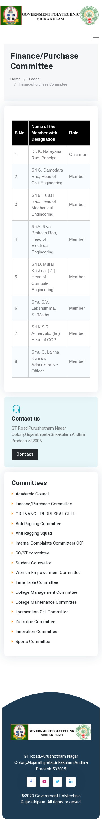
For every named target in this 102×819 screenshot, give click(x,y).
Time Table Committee (37, 582)
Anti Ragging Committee (38, 523)
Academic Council (32, 494)
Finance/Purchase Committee (44, 504)
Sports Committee (33, 641)
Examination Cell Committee (42, 612)
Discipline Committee (35, 622)
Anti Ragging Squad (34, 533)
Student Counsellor (33, 563)
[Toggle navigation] (96, 37)
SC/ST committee (32, 553)
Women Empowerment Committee (48, 572)
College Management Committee (46, 592)
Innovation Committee (36, 631)
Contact (24, 454)
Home (15, 79)
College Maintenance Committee (46, 602)
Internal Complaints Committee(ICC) (50, 543)
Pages (34, 79)
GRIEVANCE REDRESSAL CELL (46, 514)
